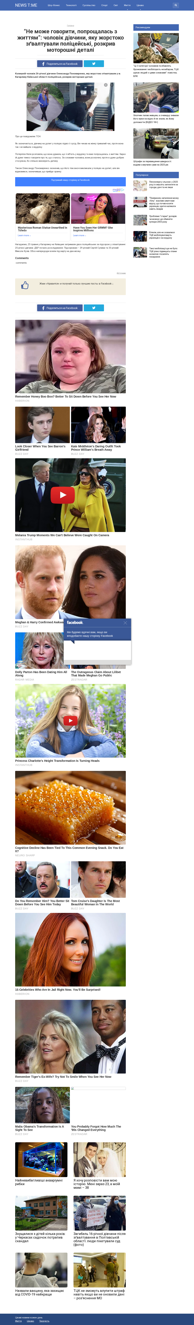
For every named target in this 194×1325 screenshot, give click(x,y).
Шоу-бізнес (54, 5)
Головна (70, 26)
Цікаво (140, 5)
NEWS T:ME (26, 5)
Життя (127, 5)
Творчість (44, 1321)
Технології (71, 5)
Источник (121, 273)
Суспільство (89, 5)
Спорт (104, 5)
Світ (116, 5)
